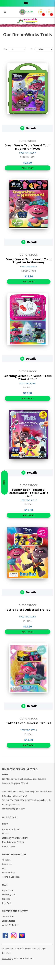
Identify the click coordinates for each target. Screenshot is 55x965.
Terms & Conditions (11, 876)
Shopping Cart (8, 894)
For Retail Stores (9, 817)
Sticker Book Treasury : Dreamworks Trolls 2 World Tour (28, 493)
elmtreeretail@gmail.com (13, 808)
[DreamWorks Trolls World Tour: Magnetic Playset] (27, 88)
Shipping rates (8, 920)
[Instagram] (13, 935)
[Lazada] (22, 935)
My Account (7, 890)
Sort (32, 49)
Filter (4, 482)
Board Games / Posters (13, 842)
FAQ (4, 868)
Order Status (8, 916)
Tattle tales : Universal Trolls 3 (28, 723)
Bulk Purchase (8, 846)
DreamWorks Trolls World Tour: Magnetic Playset (27, 146)
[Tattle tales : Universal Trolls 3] (28, 667)
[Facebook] (5, 935)
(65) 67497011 (12, 800)
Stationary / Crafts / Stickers (15, 837)
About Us (6, 859)
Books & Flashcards (11, 829)
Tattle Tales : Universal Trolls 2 (27, 609)
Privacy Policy (8, 872)
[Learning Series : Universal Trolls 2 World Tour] (27, 318)
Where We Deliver (10, 925)
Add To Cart (27, 167)
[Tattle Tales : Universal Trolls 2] (27, 552)
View (5, 49)
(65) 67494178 (12, 804)
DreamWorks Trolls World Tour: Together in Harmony (29, 260)
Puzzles (5, 833)
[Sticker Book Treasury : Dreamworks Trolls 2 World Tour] (28, 434)
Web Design (7, 958)
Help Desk (6, 903)
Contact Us (7, 864)
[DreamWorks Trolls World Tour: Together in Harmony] (28, 203)
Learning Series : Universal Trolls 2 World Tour (27, 377)
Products (6, 898)
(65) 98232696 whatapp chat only (35, 800)
